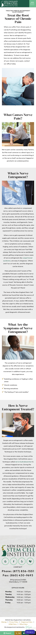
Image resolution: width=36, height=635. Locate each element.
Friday (7, 603)
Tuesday (8, 594)
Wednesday (9, 597)
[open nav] (33, 3)
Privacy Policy (13, 622)
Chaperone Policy (26, 622)
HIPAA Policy (13, 624)
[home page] (9, 3)
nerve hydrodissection (23, 462)
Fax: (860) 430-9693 (18, 575)
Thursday (9, 600)
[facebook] (13, 561)
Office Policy (23, 624)
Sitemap (4, 622)
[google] (5, 561)
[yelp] (22, 561)
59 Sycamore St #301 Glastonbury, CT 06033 (18, 581)
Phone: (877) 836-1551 (18, 571)
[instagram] (30, 561)
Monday (8, 592)
